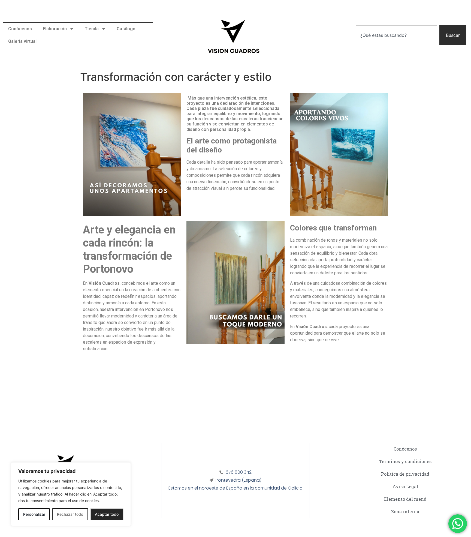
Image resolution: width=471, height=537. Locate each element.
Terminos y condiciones (405, 461)
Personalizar (34, 514)
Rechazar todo (70, 514)
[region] (71, 494)
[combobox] (396, 35)
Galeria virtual (22, 41)
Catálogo (126, 28)
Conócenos (20, 28)
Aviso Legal (405, 486)
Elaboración (55, 28)
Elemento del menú (405, 499)
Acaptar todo (107, 514)
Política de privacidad (405, 474)
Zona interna (405, 511)
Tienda (92, 28)
